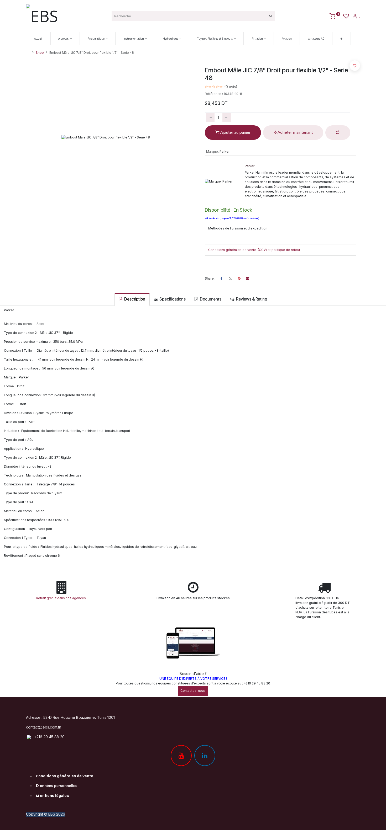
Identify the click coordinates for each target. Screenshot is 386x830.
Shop (40, 53)
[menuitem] (38, 38)
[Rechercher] (271, 16)
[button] (337, 132)
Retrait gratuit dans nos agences (61, 598)
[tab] (132, 299)
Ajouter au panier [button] (235, 132)
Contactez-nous (193, 691)
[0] (335, 17)
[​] (230, 278)
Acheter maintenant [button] (295, 132)
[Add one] (226, 117)
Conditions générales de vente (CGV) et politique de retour (254, 250)
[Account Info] (356, 17)
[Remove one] (210, 117)
